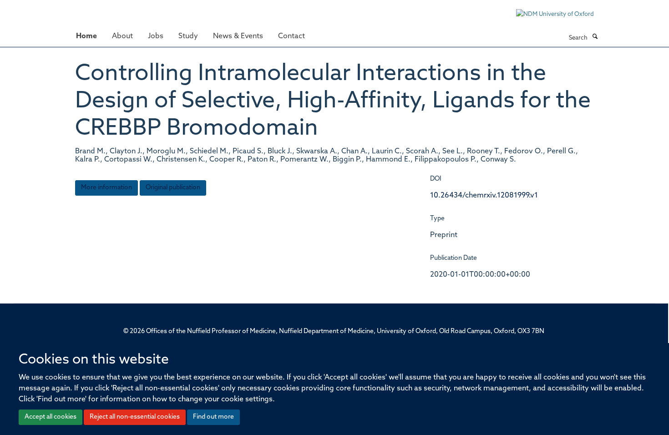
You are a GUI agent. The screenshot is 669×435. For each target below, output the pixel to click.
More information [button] (106, 187)
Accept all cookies (50, 417)
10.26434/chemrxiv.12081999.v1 (484, 195)
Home (86, 36)
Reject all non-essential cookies (135, 417)
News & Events (238, 36)
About (122, 36)
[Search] (595, 37)
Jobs (155, 36)
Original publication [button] (173, 187)
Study (188, 36)
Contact (291, 36)
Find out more (213, 417)
